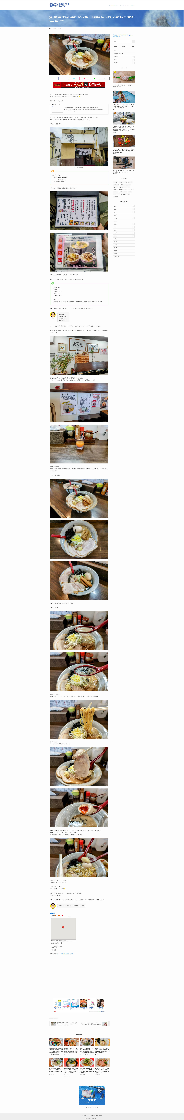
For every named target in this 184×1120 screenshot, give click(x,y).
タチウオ (116, 191)
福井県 (115, 215)
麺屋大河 (52, 913)
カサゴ (121, 184)
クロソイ (116, 189)
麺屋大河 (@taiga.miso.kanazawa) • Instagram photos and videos (81, 107)
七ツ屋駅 (71, 953)
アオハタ (116, 182)
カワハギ (116, 187)
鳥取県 (115, 233)
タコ (132, 189)
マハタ (125, 191)
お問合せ (84, 1115)
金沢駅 (67, 953)
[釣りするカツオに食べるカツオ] (59, 5)
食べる (115, 59)
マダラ (120, 191)
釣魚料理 (116, 196)
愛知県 (115, 206)
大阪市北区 (116, 256)
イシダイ (130, 182)
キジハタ (121, 187)
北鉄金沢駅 (63, 953)
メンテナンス (116, 194)
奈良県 (115, 227)
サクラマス (127, 189)
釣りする (116, 56)
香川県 (115, 247)
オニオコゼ (116, 184)
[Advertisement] (79, 977)
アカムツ (121, 182)
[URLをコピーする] (105, 78)
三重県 (115, 239)
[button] (54, 78)
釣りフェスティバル (125, 194)
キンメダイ (127, 187)
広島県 (115, 245)
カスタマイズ (127, 184)
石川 (115, 212)
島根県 (115, 236)
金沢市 (56, 20)
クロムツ (121, 189)
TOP (115, 50)
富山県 (115, 209)
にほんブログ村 (116, 36)
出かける (116, 62)
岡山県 (115, 242)
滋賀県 (115, 224)
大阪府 (115, 218)
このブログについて (118, 53)
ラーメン (52, 20)
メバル (129, 191)
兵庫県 (115, 221)
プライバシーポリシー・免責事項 (95, 1115)
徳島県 (115, 230)
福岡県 (115, 253)
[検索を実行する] (133, 41)
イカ (126, 182)
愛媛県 (115, 250)
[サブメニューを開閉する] (134, 57)
